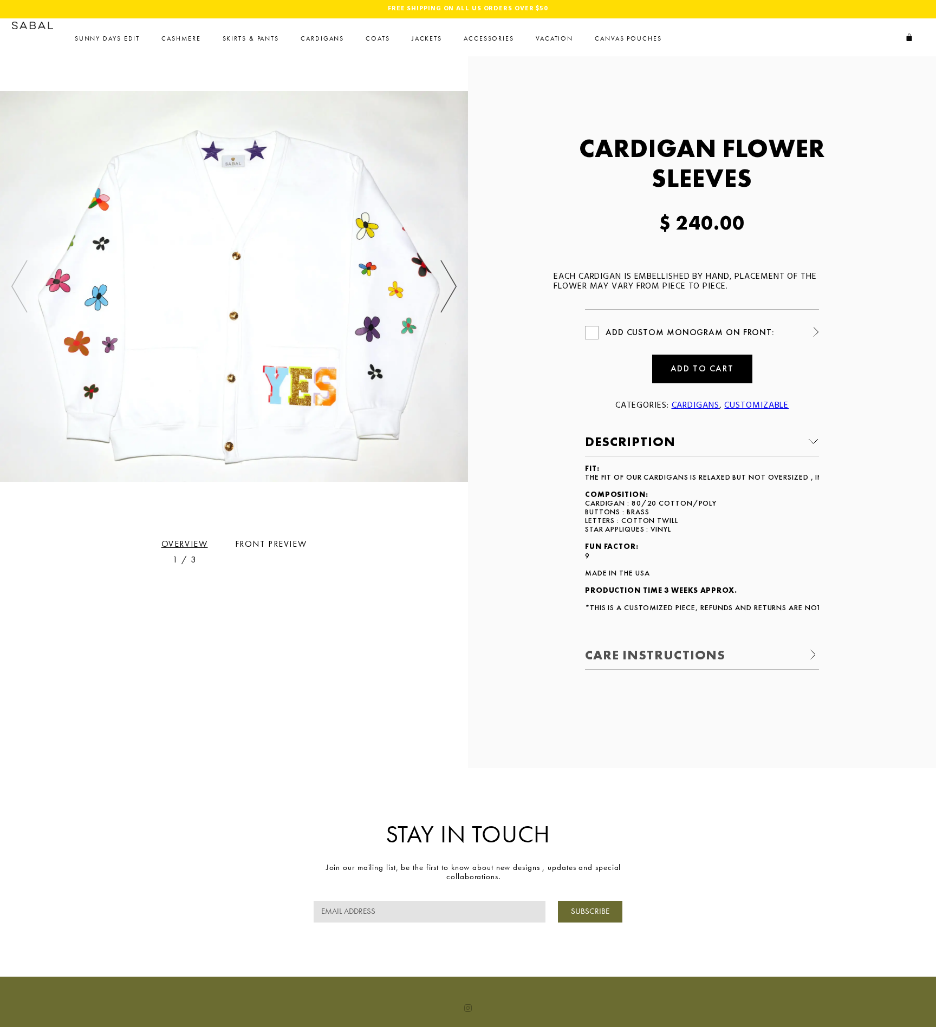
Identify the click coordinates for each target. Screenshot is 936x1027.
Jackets (427, 38)
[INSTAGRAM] (468, 1008)
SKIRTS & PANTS (251, 38)
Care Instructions (655, 654)
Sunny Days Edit (107, 38)
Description (630, 441)
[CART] (909, 37)
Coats (378, 38)
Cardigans (322, 38)
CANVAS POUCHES (628, 38)
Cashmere (180, 38)
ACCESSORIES (489, 38)
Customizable (756, 405)
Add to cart (702, 368)
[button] (448, 286)
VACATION (554, 38)
